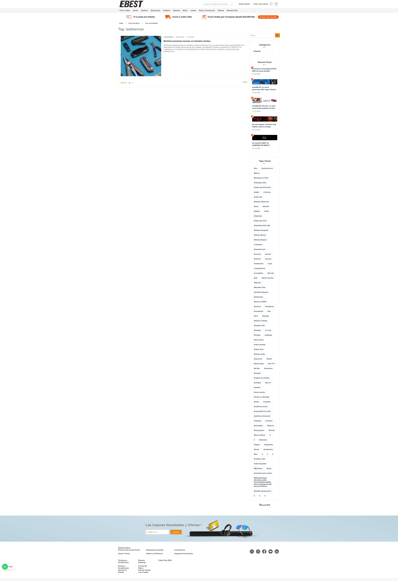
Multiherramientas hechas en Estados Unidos (187, 40)
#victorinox (268, 368)
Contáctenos (179, 550)
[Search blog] (277, 35)
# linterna (267, 192)
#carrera (268, 259)
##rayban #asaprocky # (262, 491)
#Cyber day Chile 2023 (262, 187)
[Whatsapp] (252, 551)
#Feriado (257, 335)
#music (256, 449)
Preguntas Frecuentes (183, 553)
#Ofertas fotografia (261, 230)
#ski (269, 311)
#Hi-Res (257, 368)
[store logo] (131, 4)
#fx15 (256, 316)
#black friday (259, 364)
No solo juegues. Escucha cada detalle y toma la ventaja (264, 125)
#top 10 (268, 383)
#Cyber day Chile (260, 221)
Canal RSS (265, 505)
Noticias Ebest (134, 23)
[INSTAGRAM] (258, 551)
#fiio (255, 168)
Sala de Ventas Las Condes (144, 571)
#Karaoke (257, 330)
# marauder (258, 244)
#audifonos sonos (261, 406)
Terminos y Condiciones (123, 561)
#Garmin (266, 206)
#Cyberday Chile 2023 (262, 225)
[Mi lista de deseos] (271, 4)
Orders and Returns (154, 553)
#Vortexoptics (259, 430)
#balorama (263, 440)
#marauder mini (260, 249)
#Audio (269, 359)
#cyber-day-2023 (260, 464)
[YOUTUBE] (270, 551)
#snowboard (258, 311)
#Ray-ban (257, 283)
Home (121, 23)
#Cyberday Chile (260, 183)
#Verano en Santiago (261, 397)
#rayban (257, 444)
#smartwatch (258, 263)
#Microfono (258, 468)
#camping (257, 421)
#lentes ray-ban (268, 278)
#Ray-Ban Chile (260, 287)
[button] (131, 83)
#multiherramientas (261, 292)
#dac (256, 454)
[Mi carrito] (276, 4)
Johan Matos (168, 37)
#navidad (257, 383)
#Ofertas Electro (260, 235)
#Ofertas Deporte (260, 240)
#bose (256, 206)
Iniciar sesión (244, 4)
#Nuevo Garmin (259, 435)
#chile (266, 211)
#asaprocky (268, 444)
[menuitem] (125, 10)
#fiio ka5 (270, 273)
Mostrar (124, 83)
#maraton (257, 259)
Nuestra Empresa (142, 561)
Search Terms (124, 553)
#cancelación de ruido (262, 411)
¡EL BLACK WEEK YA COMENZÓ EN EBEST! (261, 144)
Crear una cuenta (261, 4)
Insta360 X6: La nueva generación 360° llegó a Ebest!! (264, 88)
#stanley (257, 387)
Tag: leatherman (151, 23)
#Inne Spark (258, 425)
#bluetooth (258, 359)
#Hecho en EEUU (260, 302)
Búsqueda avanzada (154, 550)
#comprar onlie (259, 459)
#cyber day (258, 197)
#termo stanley (259, 392)
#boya (269, 468)
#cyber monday (259, 344)
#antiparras (269, 306)
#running (257, 254)
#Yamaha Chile (259, 325)
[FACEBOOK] (264, 551)
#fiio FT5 (271, 364)
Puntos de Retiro (142, 567)
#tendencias (268, 449)
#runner (268, 254)
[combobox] (218, 4)
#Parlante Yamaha (260, 321)
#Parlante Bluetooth (261, 202)
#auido (256, 402)
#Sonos (257, 173)
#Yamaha (265, 316)
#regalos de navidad (261, 378)
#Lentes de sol (267, 168)
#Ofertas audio (259, 354)
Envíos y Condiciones (123, 567)
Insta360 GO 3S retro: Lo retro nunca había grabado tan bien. (263, 107)
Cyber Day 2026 (165, 560)
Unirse (176, 532)
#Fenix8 (272, 430)
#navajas (257, 373)
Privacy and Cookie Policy (129, 550)
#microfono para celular (263, 473)
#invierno (257, 306)
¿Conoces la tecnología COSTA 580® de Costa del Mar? (264, 70)
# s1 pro (268, 330)
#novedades (258, 273)
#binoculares (259, 340)
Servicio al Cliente (122, 571)
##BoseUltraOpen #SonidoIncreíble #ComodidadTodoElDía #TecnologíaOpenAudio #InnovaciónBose (263, 482)
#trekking (268, 335)
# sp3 (270, 263)
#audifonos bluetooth (262, 416)
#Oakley (257, 211)
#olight (256, 192)
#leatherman (258, 297)
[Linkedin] (277, 551)
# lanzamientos (259, 268)
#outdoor (269, 421)
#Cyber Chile (259, 349)
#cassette (267, 402)
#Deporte (270, 425)
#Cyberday (258, 216)
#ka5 (255, 278)
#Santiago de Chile (261, 178)
